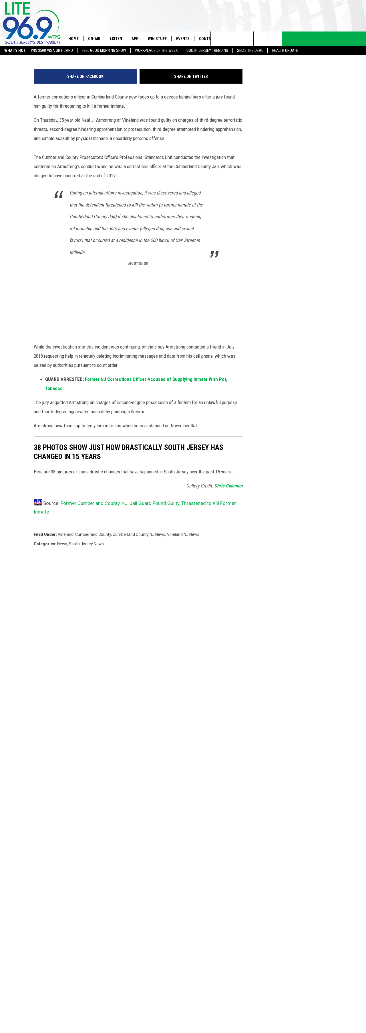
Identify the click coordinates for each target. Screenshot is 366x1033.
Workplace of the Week (156, 50)
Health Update (285, 50)
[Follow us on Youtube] (275, 39)
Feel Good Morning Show (104, 50)
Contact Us (210, 38)
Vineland (65, 534)
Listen (116, 38)
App (135, 38)
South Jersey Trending (207, 50)
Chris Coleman (228, 486)
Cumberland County (93, 534)
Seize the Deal (250, 50)
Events (183, 38)
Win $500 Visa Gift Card (52, 50)
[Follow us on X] (261, 39)
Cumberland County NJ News (139, 534)
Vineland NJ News (183, 534)
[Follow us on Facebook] (246, 39)
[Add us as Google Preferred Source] (232, 39)
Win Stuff (157, 38)
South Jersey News (86, 544)
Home (73, 38)
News (62, 544)
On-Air (94, 38)
